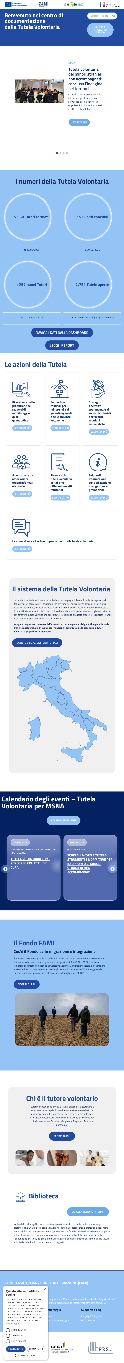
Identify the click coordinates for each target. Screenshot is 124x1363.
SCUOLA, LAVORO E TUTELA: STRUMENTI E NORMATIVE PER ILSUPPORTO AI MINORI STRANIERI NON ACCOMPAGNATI (90, 864)
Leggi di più (79, 122)
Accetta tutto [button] (15, 1349)
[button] (57, 153)
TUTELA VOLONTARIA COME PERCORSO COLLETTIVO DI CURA (30, 863)
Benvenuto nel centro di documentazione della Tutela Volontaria (34, 21)
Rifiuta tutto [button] (36, 1349)
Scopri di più (22, 428)
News (72, 63)
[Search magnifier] (114, 16)
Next (112, 869)
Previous (5, 869)
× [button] (45, 1289)
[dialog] (25, 1323)
